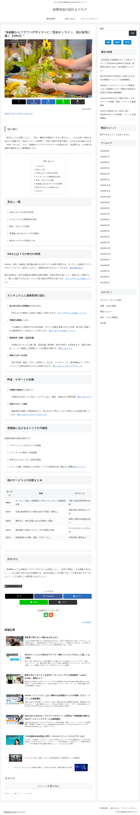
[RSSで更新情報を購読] (51, 615)
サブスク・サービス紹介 (14, 586)
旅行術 (127, 42)
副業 (108, 42)
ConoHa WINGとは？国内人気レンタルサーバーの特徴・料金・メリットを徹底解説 (118, 101)
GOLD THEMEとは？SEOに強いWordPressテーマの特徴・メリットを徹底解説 (118, 114)
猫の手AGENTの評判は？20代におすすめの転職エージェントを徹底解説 (117, 78)
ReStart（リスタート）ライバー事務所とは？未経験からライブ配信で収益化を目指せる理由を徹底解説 (118, 89)
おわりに (39, 191)
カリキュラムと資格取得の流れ (48, 177)
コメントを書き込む (48, 786)
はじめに (41, 166)
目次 (45, 161)
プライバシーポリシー (129, 808)
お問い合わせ (114, 808)
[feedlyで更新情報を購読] (46, 615)
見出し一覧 (40, 170)
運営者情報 (104, 808)
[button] (78, 101)
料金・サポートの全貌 (45, 180)
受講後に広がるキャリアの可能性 (49, 184)
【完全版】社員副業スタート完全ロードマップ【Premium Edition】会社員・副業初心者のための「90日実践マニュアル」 (118, 65)
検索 (102, 29)
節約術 (117, 42)
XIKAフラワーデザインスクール (19, 114)
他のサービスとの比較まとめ (47, 187)
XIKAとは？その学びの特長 (47, 173)
